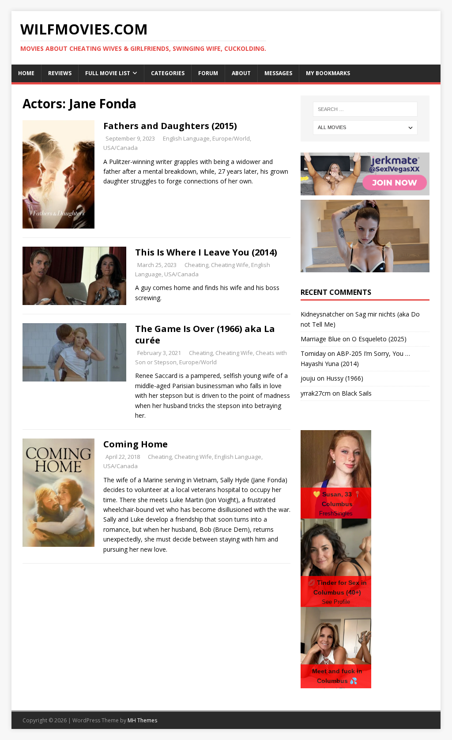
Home (26, 73)
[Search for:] (365, 109)
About (241, 73)
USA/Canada (120, 148)
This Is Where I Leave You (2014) (206, 252)
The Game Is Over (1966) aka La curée (205, 334)
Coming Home (135, 444)
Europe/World (231, 138)
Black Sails (357, 393)
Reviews (60, 73)
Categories (168, 73)
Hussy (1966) (344, 378)
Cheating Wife (230, 265)
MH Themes (142, 720)
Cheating (196, 265)
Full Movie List (107, 73)
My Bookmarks (328, 73)
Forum (208, 73)
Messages (278, 73)
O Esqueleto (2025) (379, 339)
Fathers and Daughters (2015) (170, 126)
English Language (186, 138)
